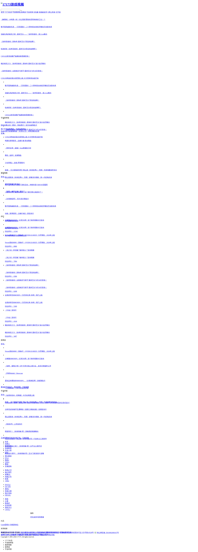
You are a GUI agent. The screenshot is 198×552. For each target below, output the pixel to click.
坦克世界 (8, 505)
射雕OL (8, 474)
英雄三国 (8, 491)
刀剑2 (7, 481)
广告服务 (20, 535)
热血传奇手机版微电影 (9, 131)
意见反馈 (33, 517)
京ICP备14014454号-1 (28, 532)
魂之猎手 (8, 472)
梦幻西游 (8, 456)
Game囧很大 (5, 525)
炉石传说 (8, 446)
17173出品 (8, 12)
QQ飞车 (8, 486)
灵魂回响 (8, 466)
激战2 (7, 460)
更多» (3, 133)
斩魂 (6, 479)
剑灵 (6, 442)
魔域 (6, 464)
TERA (7, 462)
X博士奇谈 (51, 12)
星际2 (7, 489)
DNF (6, 452)
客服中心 (43, 535)
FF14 (6, 458)
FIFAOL (8, 495)
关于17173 (4, 535)
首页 (2, 12)
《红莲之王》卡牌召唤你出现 (28, 131)
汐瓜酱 (35, 12)
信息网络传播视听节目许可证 (48, 532)
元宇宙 (58, 12)
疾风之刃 (8, 470)
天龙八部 (8, 450)
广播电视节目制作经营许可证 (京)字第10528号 (77, 532)
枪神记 (7, 503)
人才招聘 (12, 535)
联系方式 (36, 535)
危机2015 (8, 507)
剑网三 (7, 444)
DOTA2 (7, 485)
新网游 (23, 12)
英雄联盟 (8, 448)
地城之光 (8, 476)
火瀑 (6, 501)
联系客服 (40, 517)
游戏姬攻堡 (43, 12)
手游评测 (29, 12)
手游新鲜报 (16, 12)
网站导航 (51, 535)
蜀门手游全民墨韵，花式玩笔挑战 (13, 129)
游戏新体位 (14, 525)
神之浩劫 (8, 493)
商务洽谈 (28, 535)
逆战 (6, 499)
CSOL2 (7, 509)
